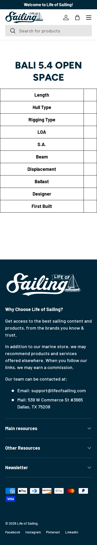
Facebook (12, 532)
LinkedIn (71, 532)
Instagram (33, 532)
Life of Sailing (27, 523)
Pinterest (53, 532)
